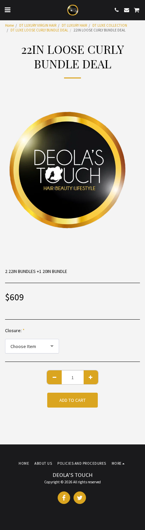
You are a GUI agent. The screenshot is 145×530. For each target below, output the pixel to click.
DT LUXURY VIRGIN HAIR (37, 25)
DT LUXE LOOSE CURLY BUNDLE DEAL (39, 30)
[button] (7, 9)
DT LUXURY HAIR (74, 25)
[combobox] (32, 346)
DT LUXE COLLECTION (109, 25)
